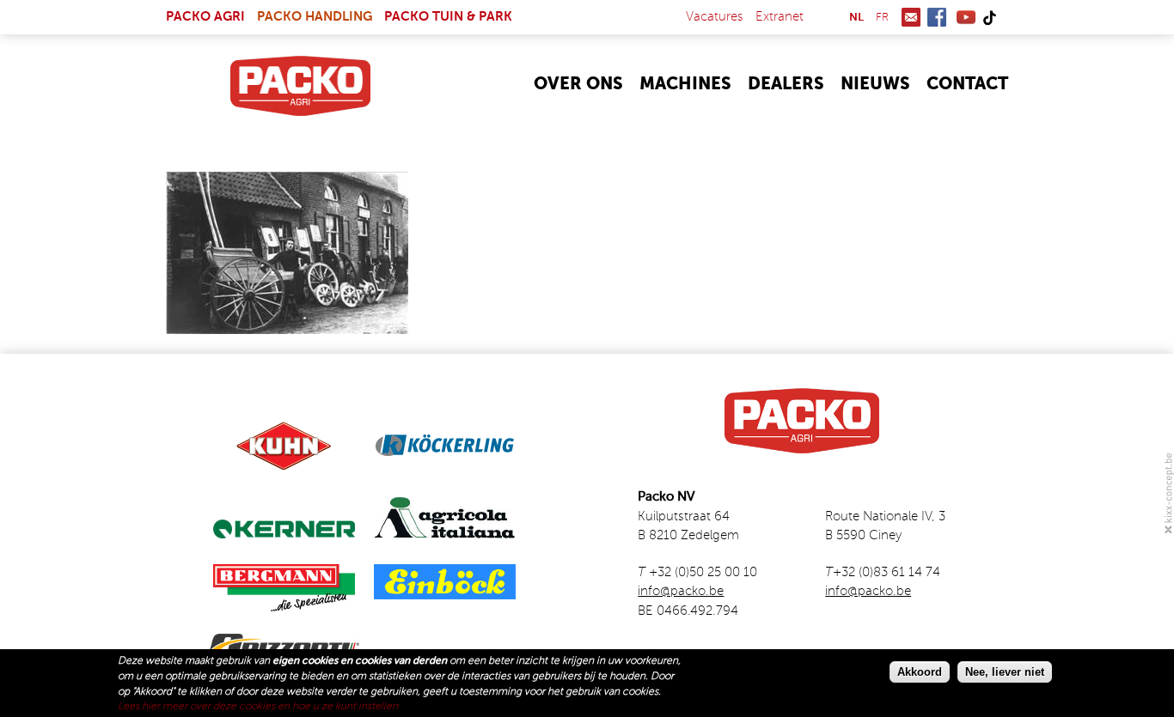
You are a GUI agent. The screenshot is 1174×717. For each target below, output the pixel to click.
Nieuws (875, 85)
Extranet (779, 16)
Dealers (786, 85)
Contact (967, 85)
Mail (911, 17)
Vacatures (714, 16)
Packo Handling (314, 16)
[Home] (300, 86)
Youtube (966, 17)
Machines (685, 85)
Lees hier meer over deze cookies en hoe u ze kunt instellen (258, 707)
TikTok (989, 17)
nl (856, 17)
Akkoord (919, 671)
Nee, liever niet (1004, 671)
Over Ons (578, 85)
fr (882, 17)
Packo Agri (205, 16)
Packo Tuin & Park (448, 16)
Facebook (936, 17)
